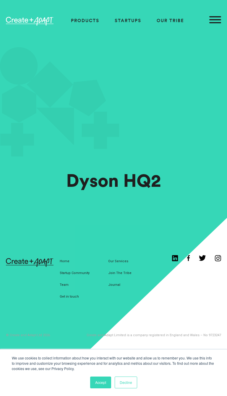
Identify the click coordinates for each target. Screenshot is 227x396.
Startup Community (75, 273)
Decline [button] (126, 382)
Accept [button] (100, 382)
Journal (114, 285)
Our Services (118, 261)
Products (85, 20)
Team (64, 285)
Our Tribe (170, 20)
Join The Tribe (120, 273)
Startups (128, 20)
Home (64, 261)
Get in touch (69, 296)
